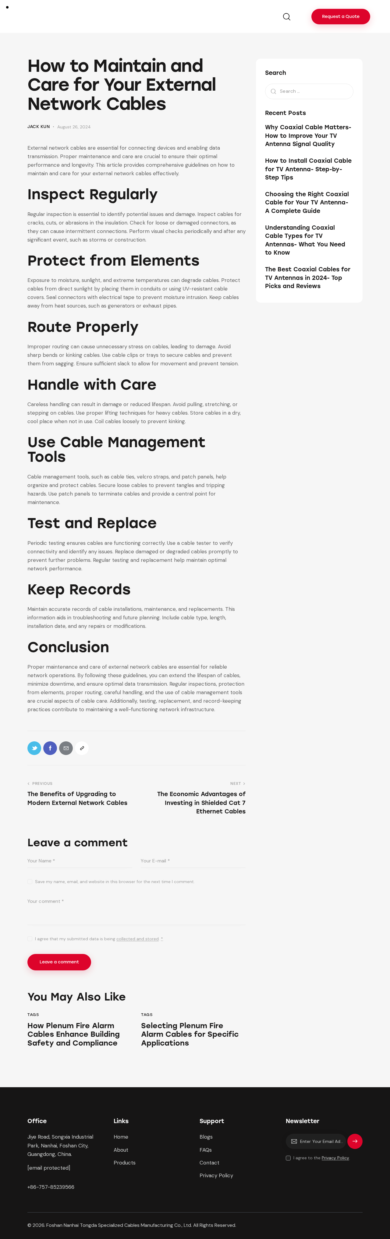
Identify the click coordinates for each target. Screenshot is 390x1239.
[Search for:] (309, 91)
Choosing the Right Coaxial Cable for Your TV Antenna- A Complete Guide (307, 202)
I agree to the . (321, 1158)
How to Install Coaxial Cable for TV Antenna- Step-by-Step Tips (308, 169)
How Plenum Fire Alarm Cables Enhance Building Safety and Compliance (73, 1034)
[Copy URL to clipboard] (82, 748)
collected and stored (137, 939)
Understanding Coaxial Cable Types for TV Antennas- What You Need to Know (305, 240)
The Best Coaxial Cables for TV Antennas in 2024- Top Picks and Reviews (307, 278)
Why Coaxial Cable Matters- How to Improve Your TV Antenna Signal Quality (308, 136)
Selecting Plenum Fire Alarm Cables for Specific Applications (190, 1034)
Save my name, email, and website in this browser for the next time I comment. (115, 881)
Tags (33, 1014)
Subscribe (355, 1144)
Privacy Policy (335, 1158)
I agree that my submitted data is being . (99, 938)
